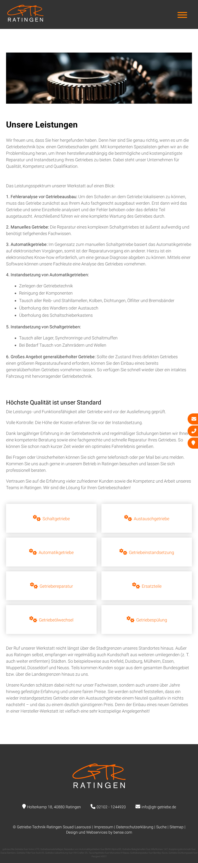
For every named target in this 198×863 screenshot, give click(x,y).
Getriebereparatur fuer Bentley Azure (149, 852)
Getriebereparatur (56, 586)
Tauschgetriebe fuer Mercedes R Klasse (109, 852)
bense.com (122, 832)
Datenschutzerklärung (134, 827)
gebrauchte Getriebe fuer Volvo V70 (20, 849)
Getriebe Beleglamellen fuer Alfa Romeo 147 (145, 849)
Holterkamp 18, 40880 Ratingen (54, 807)
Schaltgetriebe (56, 518)
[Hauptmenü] (182, 15)
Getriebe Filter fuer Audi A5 (30, 852)
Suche (161, 827)
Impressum (103, 827)
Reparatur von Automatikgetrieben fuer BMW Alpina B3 (92, 849)
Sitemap (177, 827)
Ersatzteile (152, 586)
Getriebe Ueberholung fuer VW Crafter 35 (66, 852)
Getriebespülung (151, 619)
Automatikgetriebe (56, 552)
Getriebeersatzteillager (51, 849)
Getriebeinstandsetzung (151, 552)
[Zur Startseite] (25, 20)
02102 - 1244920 (111, 807)
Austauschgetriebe (151, 518)
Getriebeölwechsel (56, 619)
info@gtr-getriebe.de (158, 807)
